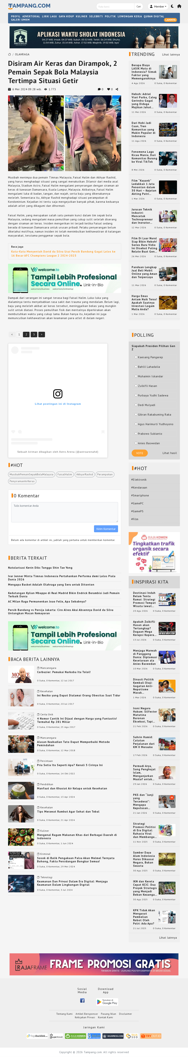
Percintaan (46, 761)
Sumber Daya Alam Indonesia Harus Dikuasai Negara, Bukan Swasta (144, 859)
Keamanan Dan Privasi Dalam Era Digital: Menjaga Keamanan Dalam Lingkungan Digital (72, 883)
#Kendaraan (139, 487)
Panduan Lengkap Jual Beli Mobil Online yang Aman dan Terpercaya (144, 272)
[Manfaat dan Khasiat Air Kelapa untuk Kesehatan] (21, 790)
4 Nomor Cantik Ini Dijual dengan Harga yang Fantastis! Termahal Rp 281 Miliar (77, 720)
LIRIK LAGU (49, 16)
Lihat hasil (170, 453)
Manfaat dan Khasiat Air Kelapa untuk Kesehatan (72, 788)
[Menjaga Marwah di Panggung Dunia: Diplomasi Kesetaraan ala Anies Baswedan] (167, 657)
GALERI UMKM (20, 19)
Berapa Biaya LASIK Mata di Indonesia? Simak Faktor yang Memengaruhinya (144, 72)
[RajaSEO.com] (132, 1035)
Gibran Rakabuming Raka (154, 414)
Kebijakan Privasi (85, 1017)
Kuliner (44, 830)
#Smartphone (140, 495)
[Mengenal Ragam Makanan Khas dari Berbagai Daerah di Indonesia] (21, 836)
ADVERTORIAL (31, 16)
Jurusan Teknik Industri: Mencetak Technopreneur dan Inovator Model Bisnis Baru (144, 216)
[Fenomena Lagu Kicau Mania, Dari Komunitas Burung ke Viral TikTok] (168, 158)
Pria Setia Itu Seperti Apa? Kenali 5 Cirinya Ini (70, 765)
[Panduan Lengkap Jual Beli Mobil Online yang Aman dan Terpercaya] (168, 273)
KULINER (81, 16)
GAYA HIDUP (66, 16)
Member (158, 6)
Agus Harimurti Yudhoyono (155, 424)
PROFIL (16, 16)
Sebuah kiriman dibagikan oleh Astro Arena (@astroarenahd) (57, 451)
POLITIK (110, 16)
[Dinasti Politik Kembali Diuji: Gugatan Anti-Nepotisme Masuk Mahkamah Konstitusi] (167, 686)
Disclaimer (125, 1013)
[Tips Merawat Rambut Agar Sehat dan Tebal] (21, 813)
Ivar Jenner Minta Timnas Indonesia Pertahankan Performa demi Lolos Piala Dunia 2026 (61, 577)
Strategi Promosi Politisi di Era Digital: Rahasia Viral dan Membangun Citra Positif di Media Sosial (144, 830)
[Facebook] (82, 1000)
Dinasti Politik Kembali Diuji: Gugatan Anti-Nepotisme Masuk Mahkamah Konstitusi (143, 686)
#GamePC (137, 503)
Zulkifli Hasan (147, 386)
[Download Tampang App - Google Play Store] (107, 1001)
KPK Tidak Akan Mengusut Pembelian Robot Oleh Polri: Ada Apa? (144, 917)
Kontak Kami (105, 1017)
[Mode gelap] (172, 6)
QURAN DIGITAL (154, 16)
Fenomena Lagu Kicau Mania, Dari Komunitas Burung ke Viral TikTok (144, 156)
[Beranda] (179, 6)
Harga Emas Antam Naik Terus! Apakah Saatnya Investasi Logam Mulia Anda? (144, 302)
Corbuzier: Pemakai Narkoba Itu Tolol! (64, 672)
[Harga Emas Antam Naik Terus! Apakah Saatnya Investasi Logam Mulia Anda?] (168, 302)
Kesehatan (46, 691)
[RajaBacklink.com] (37, 1035)
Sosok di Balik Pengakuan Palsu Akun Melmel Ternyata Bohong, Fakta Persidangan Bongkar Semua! (76, 859)
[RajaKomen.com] (75, 1035)
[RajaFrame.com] (56, 1035)
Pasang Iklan (108, 1013)
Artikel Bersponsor (87, 1013)
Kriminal (45, 854)
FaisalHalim (65, 474)
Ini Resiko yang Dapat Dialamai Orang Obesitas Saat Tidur (78, 695)
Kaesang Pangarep (150, 357)
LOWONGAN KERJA (130, 16)
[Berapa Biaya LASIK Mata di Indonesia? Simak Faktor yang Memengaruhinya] (168, 71)
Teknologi (46, 877)
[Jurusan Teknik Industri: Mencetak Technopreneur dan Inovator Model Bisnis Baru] (168, 216)
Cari (139, 6)
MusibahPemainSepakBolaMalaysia (31, 474)
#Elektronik (139, 479)
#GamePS (137, 511)
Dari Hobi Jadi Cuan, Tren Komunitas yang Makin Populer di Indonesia (144, 129)
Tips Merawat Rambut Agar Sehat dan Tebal (68, 811)
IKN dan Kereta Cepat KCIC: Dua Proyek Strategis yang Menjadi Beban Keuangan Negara (145, 888)
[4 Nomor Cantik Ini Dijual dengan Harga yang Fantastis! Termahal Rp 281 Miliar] (21, 720)
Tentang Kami (64, 1013)
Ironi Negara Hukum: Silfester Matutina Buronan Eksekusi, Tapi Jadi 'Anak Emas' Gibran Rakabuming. (145, 715)
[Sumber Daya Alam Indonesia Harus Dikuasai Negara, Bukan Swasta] (167, 859)
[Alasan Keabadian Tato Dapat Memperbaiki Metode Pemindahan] (21, 743)
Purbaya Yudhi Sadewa (153, 395)
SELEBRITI (96, 16)
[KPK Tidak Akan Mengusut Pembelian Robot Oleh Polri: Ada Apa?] (167, 916)
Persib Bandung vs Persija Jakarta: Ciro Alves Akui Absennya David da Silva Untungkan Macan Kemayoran (60, 611)
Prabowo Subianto (150, 433)
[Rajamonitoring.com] (94, 1035)
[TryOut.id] (150, 1035)
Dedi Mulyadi (146, 405)
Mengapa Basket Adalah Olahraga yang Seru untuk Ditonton (51, 584)
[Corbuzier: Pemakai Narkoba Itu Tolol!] (21, 674)
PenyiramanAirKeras (22, 481)
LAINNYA (170, 20)
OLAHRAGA (22, 54)
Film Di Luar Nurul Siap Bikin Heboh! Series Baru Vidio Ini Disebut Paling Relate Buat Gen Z (144, 245)
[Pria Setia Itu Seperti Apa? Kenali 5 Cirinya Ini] (21, 767)
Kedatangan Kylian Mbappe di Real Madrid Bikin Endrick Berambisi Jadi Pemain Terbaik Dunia (64, 594)
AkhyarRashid (84, 474)
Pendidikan (46, 784)
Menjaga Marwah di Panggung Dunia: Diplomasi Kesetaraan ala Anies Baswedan (145, 657)
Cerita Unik (46, 714)
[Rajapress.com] (113, 1035)
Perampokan (105, 474)
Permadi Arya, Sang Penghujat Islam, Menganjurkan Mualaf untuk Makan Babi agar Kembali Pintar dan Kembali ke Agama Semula (145, 772)
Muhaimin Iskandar (150, 376)
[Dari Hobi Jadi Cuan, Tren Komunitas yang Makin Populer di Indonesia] (168, 129)
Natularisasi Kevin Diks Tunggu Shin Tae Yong (40, 567)
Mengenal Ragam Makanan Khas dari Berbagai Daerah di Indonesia (77, 836)
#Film (134, 519)
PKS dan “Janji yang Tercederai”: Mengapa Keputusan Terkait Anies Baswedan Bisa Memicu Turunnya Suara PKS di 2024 (145, 801)
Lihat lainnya (171, 54)
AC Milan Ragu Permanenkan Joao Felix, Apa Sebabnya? (47, 601)
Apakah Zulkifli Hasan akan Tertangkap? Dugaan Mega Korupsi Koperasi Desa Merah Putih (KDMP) (145, 628)
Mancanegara (48, 668)
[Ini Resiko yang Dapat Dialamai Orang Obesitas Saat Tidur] (21, 697)
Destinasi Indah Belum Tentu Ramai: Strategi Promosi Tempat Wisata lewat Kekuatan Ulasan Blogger (145, 599)
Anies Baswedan (149, 443)
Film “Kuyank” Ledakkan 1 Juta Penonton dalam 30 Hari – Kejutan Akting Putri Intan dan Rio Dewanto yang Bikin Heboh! (144, 187)
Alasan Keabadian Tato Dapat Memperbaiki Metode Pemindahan (73, 743)
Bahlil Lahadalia (149, 367)
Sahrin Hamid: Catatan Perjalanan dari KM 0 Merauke (144, 742)
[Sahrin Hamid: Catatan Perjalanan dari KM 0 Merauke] (167, 743)
